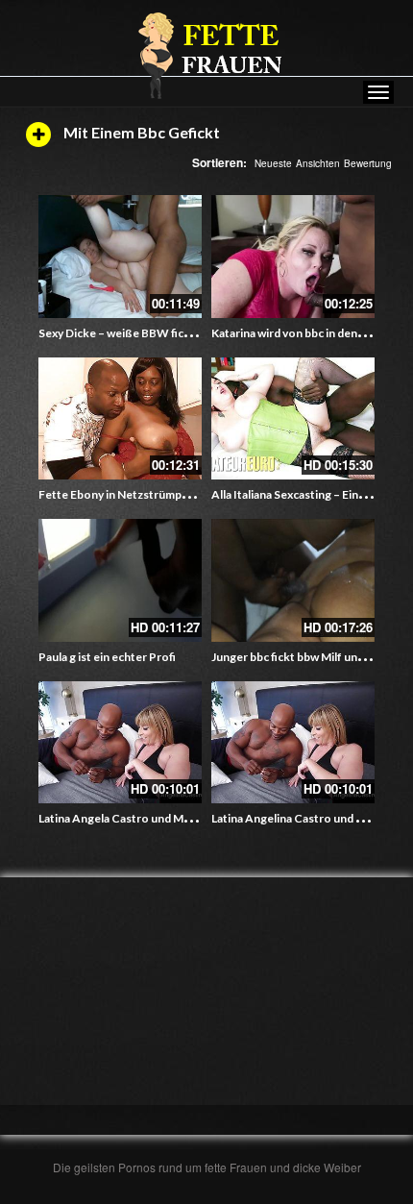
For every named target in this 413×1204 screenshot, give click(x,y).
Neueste (273, 163)
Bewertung (368, 163)
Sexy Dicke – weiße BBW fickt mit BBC (139, 333)
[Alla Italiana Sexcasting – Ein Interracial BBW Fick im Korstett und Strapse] (293, 418)
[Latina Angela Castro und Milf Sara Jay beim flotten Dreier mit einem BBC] (120, 742)
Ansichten (318, 163)
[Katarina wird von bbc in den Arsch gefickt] (293, 256)
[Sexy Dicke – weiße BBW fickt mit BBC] (120, 256)
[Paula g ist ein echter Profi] (120, 580)
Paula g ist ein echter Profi (107, 657)
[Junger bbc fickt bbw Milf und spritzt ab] (293, 580)
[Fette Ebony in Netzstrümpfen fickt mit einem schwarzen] (120, 418)
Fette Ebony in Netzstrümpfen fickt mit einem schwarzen (188, 494)
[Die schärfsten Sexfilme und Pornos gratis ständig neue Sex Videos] (206, 54)
